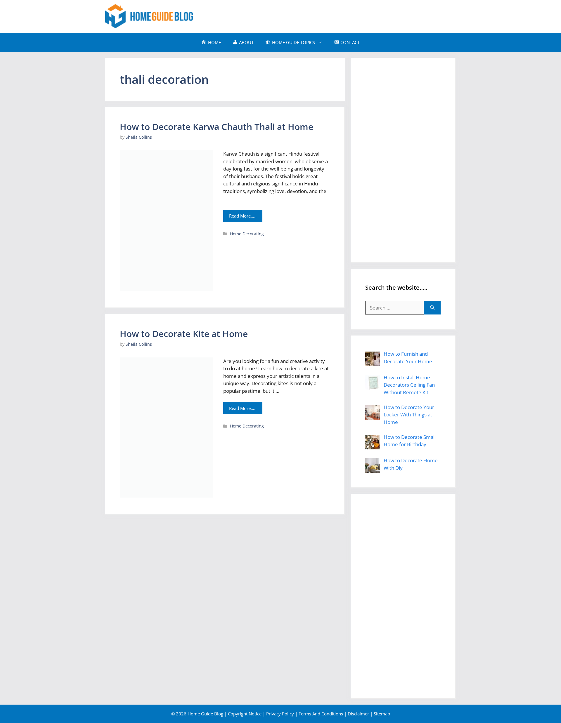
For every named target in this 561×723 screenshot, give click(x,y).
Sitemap (382, 714)
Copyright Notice (245, 714)
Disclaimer (358, 714)
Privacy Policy (280, 714)
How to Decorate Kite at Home (184, 334)
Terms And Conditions (321, 714)
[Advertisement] (349, 15)
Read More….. (243, 216)
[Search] (432, 308)
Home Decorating (247, 234)
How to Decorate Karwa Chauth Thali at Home (216, 127)
